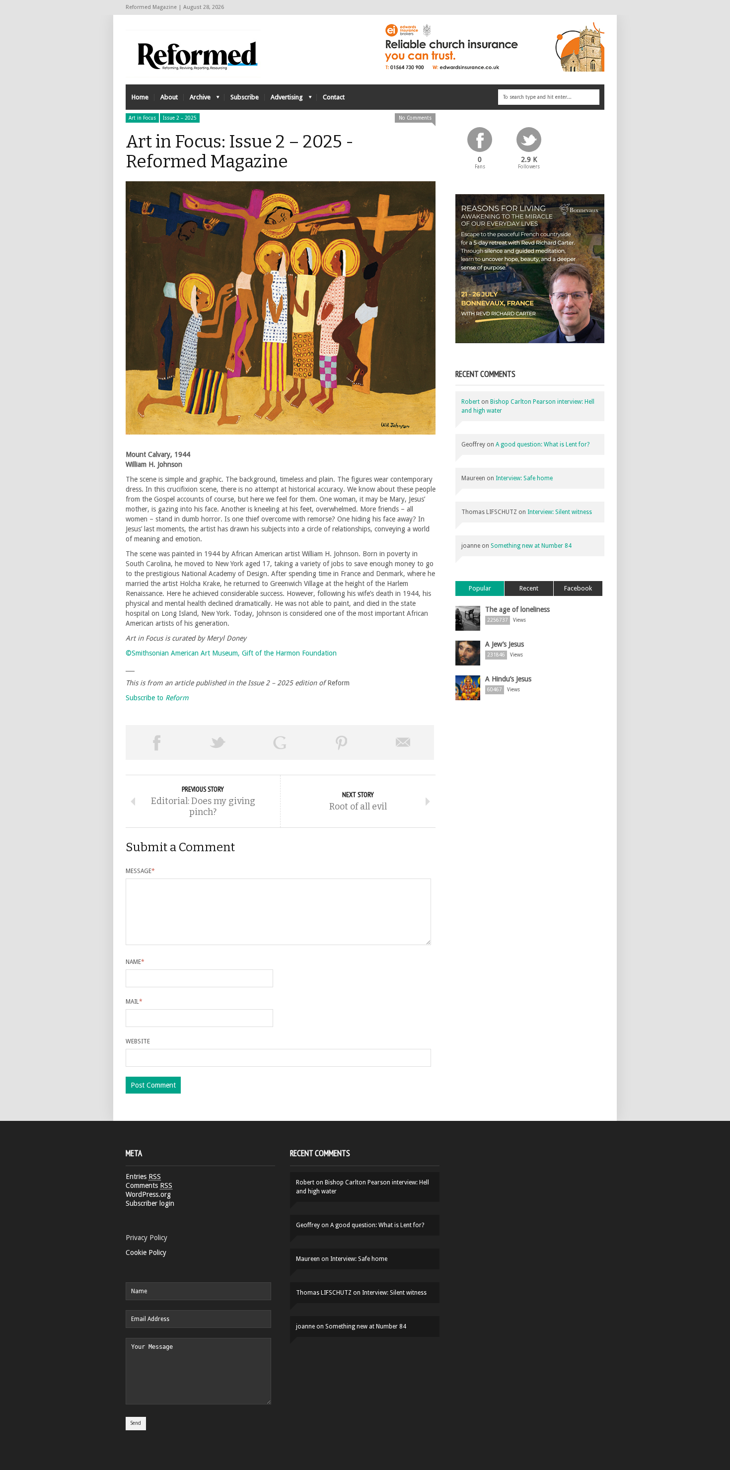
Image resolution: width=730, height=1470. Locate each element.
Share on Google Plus (279, 742)
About (169, 97)
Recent (528, 588)
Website (138, 1041)
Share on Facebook (156, 742)
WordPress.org (148, 1194)
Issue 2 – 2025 (180, 118)
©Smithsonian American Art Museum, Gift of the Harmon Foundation (231, 653)
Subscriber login (150, 1203)
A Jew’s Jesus (504, 644)
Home (140, 97)
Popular (480, 588)
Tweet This (218, 742)
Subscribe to (157, 698)
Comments (149, 1185)
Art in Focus (142, 118)
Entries (143, 1176)
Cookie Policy (146, 1252)
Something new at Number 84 (531, 545)
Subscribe (244, 97)
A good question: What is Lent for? (542, 444)
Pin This (341, 742)
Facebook (578, 588)
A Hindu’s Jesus (508, 679)
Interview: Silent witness (559, 512)
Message (140, 871)
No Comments (415, 118)
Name (135, 961)
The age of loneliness (517, 609)
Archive (197, 99)
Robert (470, 401)
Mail (134, 1001)
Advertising (284, 99)
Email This (403, 742)
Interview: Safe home (524, 478)
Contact (334, 97)
